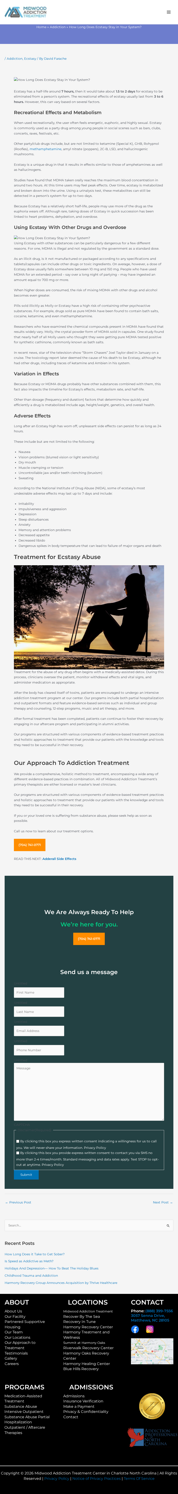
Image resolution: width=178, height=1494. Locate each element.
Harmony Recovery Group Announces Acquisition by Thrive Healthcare (61, 1283)
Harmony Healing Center (86, 1364)
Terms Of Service (139, 1478)
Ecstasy (30, 58)
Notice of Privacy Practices (96, 1478)
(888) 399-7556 (159, 1311)
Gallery (11, 1358)
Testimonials (16, 1353)
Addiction (14, 58)
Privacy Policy (56, 1478)
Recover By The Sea (81, 1316)
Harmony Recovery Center (88, 1327)
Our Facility (15, 1316)
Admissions (74, 1396)
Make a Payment (79, 1406)
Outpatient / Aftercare (24, 1427)
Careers (12, 1364)
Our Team (14, 1332)
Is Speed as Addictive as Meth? (29, 1261)
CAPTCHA (22, 1125)
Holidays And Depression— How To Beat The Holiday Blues (52, 1268)
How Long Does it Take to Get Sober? (35, 1254)
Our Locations (17, 1337)
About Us (13, 1311)
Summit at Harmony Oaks (84, 1343)
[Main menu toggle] (169, 12)
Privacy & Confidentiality (85, 1411)
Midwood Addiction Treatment (88, 1311)
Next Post (163, 1202)
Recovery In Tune (79, 1321)
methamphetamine (45, 149)
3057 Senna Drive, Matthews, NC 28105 (150, 1317)
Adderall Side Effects (59, 859)
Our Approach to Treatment (20, 1345)
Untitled (20, 983)
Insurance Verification (83, 1401)
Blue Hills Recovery (81, 1369)
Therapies (13, 1433)
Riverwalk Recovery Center (88, 1348)
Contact (70, 1417)
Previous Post (18, 1202)
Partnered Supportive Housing (25, 1324)
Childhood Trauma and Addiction (31, 1275)
